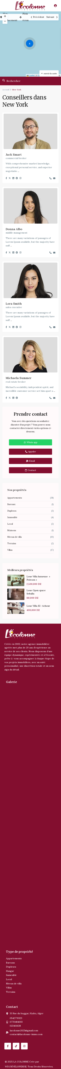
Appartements (14, 497)
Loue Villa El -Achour (38, 605)
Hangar (10, 971)
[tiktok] (16, 1046)
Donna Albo (14, 229)
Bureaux (11, 504)
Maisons (11, 530)
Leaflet (31, 75)
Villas (10, 550)
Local (10, 524)
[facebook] (7, 1046)
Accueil (5, 89)
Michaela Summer (19, 378)
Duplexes (11, 510)
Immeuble (12, 517)
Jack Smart (14, 154)
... (18, 171)
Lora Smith (14, 303)
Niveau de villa (14, 537)
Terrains (11, 543)
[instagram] (24, 1046)
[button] (30, 44)
